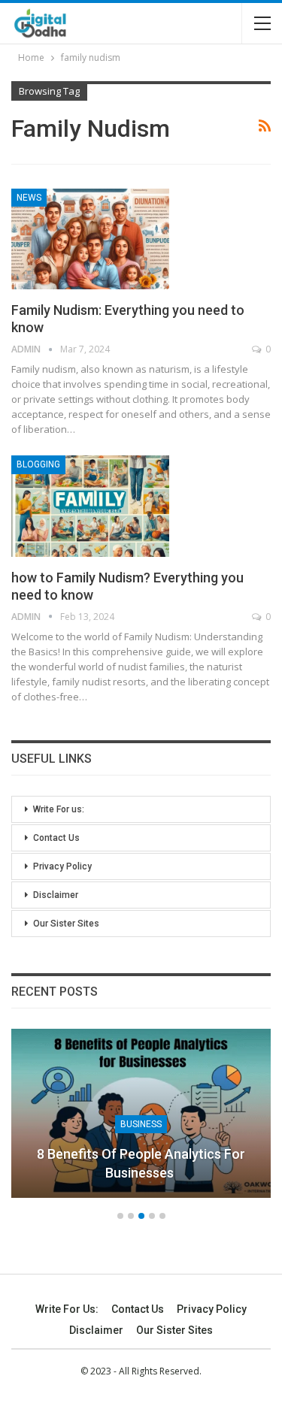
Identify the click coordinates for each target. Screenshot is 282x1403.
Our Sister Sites (66, 923)
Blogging (38, 464)
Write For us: (58, 809)
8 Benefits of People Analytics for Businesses (141, 1163)
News (29, 197)
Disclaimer (55, 895)
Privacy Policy (62, 866)
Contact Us (56, 838)
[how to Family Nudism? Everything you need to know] (90, 505)
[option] (141, 1120)
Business (141, 1124)
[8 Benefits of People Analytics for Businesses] (141, 1113)
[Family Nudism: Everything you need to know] (90, 239)
